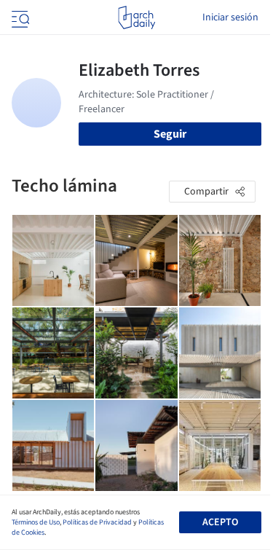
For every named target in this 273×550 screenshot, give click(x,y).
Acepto (220, 522)
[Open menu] (19, 17)
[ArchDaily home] (136, 17)
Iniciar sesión (230, 17)
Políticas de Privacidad (97, 522)
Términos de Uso (36, 522)
